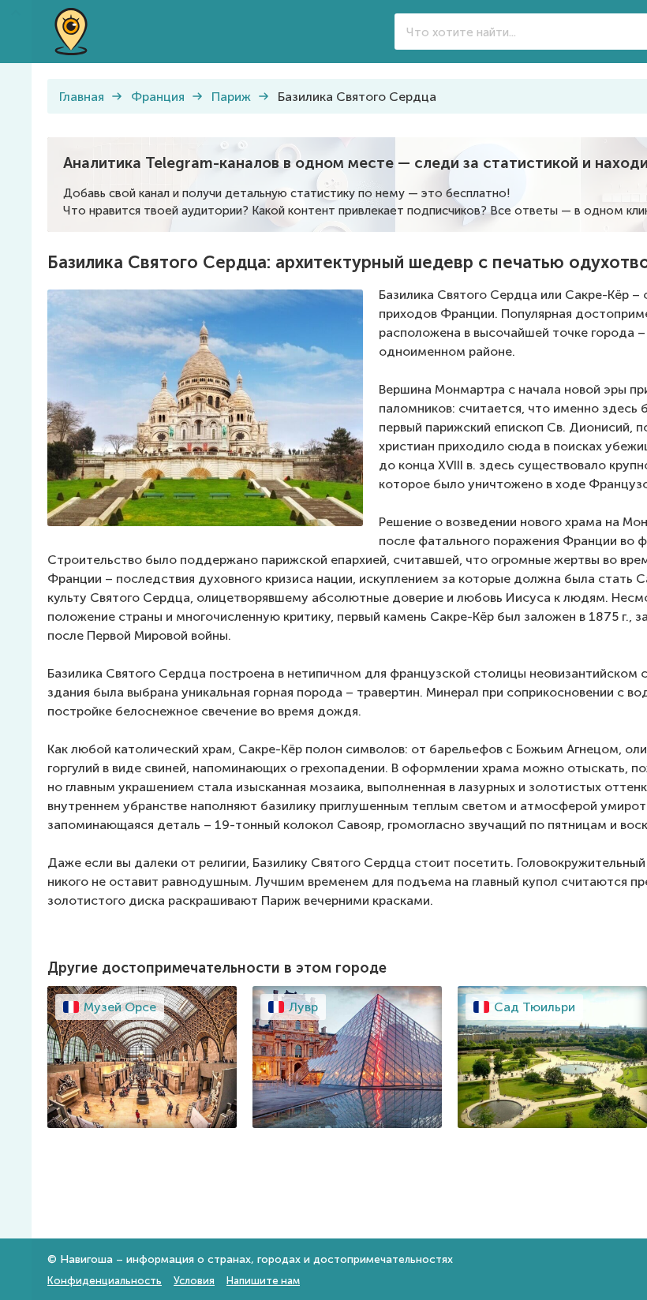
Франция (158, 96)
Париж (231, 96)
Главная (81, 96)
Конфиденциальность (104, 1281)
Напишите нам (263, 1281)
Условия (194, 1281)
